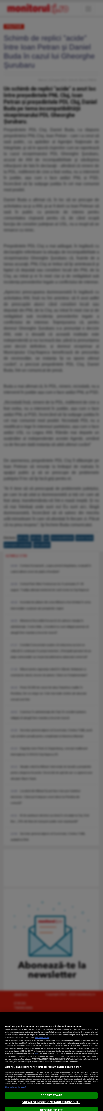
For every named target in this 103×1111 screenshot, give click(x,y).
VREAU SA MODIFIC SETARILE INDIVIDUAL (51, 1102)
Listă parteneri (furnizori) (15, 1087)
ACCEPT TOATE (51, 1095)
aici (36, 1054)
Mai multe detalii (42, 1037)
